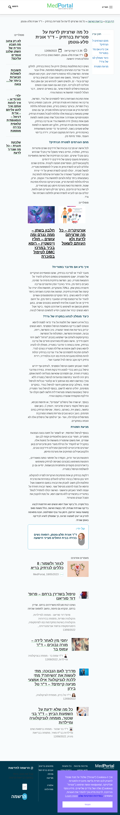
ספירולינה (49, 789)
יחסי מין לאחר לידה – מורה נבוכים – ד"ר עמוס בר (49, 644)
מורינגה (50, 778)
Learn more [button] (71, 796)
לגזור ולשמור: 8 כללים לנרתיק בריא (47, 565)
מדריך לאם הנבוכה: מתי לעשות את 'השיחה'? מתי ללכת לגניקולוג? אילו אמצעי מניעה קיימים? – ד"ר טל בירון (52, 680)
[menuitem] (11, 7)
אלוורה (50, 785)
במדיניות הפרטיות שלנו (90, 796)
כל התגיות (67, 766)
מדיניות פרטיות (81, 766)
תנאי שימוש (82, 770)
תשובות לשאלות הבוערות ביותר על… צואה (13, 77)
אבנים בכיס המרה (45, 770)
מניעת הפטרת (101, 66)
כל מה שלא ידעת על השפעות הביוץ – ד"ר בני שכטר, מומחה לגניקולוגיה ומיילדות (51, 716)
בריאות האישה (95, 21)
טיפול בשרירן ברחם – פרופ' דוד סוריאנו (51, 596)
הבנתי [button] (87, 804)
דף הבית (109, 21)
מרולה (50, 774)
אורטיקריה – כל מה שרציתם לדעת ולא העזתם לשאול (72, 236)
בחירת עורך (66, 770)
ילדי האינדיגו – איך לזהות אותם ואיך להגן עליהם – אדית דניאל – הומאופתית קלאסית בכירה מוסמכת (13, 113)
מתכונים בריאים (46, 766)
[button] (24, 796)
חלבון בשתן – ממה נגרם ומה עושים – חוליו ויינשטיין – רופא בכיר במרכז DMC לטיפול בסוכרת (41, 243)
